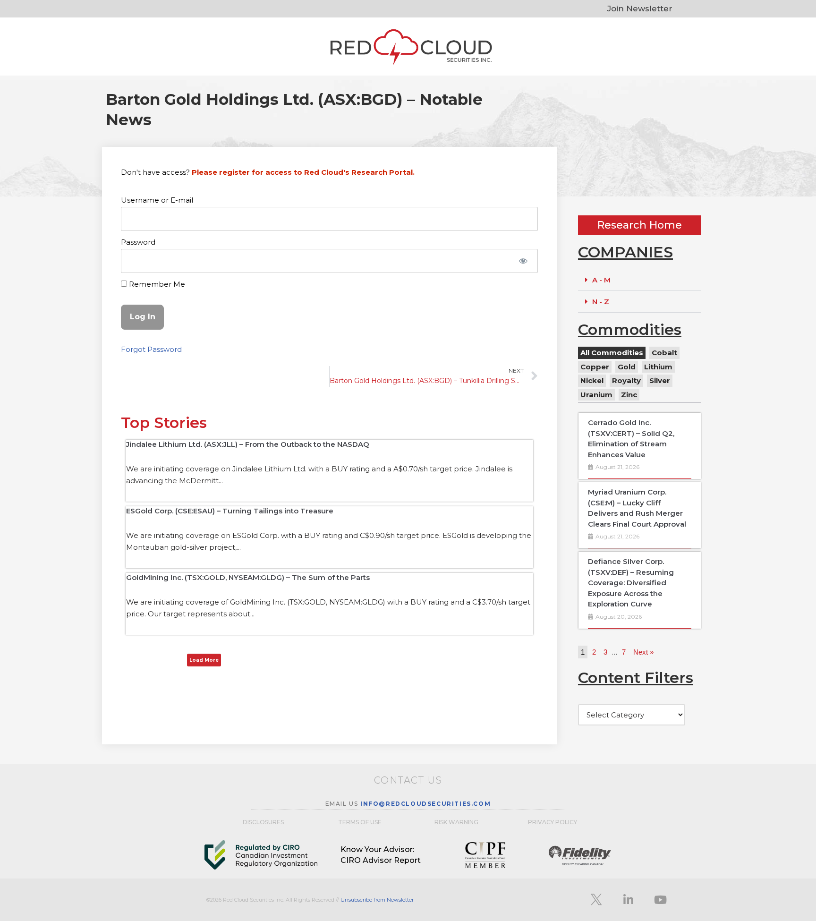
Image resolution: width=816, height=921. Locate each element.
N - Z (600, 301)
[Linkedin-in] (628, 899)
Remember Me (156, 284)
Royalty (626, 380)
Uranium (596, 394)
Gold (627, 366)
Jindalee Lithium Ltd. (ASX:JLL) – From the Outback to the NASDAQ (247, 444)
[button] (639, 280)
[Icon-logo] (596, 899)
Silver (659, 380)
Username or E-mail (157, 200)
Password (138, 242)
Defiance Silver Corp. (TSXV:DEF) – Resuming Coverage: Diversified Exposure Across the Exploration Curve (631, 582)
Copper (594, 366)
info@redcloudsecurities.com (425, 803)
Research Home (639, 225)
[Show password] (523, 261)
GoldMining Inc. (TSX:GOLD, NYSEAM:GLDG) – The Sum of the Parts (248, 577)
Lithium (658, 366)
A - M (601, 279)
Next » (643, 652)
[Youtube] (660, 899)
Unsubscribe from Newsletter (377, 899)
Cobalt (664, 352)
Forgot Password (151, 349)
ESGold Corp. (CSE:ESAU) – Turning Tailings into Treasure (229, 510)
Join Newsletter (639, 8)
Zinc (629, 394)
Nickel (592, 380)
